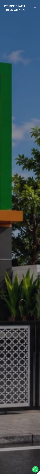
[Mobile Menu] (35, 8)
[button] (35, 469)
